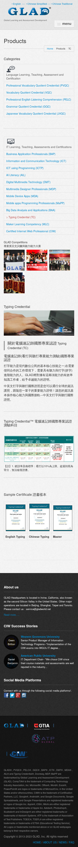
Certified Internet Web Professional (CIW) (31, 231)
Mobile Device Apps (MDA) (22, 196)
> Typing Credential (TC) (21, 217)
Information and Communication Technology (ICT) (36, 161)
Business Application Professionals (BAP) (30, 154)
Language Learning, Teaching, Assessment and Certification (35, 76)
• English (16, 3)
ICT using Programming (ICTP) (25, 168)
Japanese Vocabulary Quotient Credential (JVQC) (36, 113)
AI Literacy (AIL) (16, 175)
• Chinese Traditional (62, 3)
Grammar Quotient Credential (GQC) (28, 106)
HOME (37, 842)
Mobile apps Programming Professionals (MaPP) (35, 203)
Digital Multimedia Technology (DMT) (28, 182)
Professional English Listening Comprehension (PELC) (38, 99)
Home (50, 48)
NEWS (63, 842)
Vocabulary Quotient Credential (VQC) (29, 92)
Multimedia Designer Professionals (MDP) (31, 189)
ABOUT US (50, 842)
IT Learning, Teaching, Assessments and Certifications (39, 147)
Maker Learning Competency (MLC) (27, 224)
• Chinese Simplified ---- (38, 3)
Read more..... (12, 614)
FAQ (71, 842)
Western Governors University (40, 636)
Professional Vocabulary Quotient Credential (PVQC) (37, 85)
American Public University (38, 655)
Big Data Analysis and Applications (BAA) (30, 210)
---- (23, 3)
